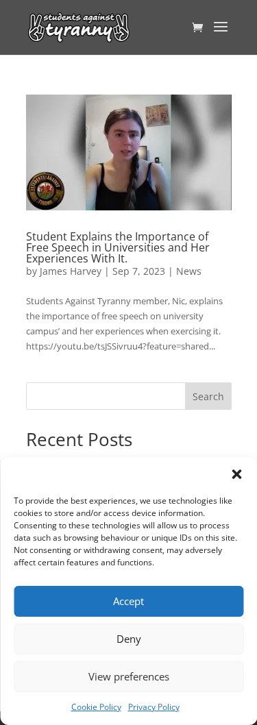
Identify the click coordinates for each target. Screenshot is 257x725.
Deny (129, 639)
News (188, 271)
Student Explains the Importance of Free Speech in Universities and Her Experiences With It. (118, 247)
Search (208, 396)
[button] (236, 474)
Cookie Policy (96, 707)
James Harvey (70, 271)
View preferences (128, 676)
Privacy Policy (154, 707)
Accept (128, 601)
